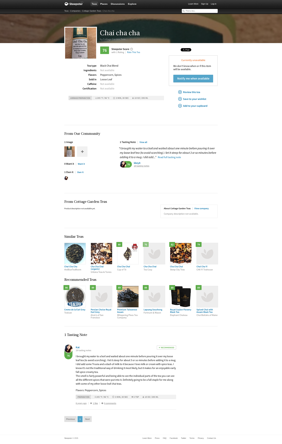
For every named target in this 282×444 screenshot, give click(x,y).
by (113, 39)
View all (143, 142)
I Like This (91, 403)
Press (157, 438)
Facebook (174, 438)
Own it (80, 172)
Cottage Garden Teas (91, 11)
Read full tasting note (169, 157)
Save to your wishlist (194, 99)
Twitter (183, 438)
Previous (70, 419)
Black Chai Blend (109, 65)
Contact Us (211, 438)
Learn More (193, 4)
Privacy (201, 438)
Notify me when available (193, 78)
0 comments (110, 403)
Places (104, 4)
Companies (75, 11)
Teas (94, 4)
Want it (81, 163)
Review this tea (191, 92)
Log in (213, 4)
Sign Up (204, 4)
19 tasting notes (141, 166)
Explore (132, 4)
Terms (192, 438)
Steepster (75, 4)
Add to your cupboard (195, 105)
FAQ (164, 438)
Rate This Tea (133, 52)
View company (201, 208)
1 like (95, 403)
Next (87, 419)
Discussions (118, 4)
